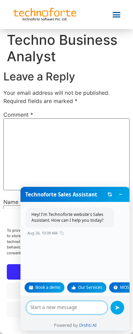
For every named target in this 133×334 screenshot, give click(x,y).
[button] (116, 14)
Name (13, 202)
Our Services (90, 287)
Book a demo (47, 287)
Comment (18, 114)
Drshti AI (88, 325)
